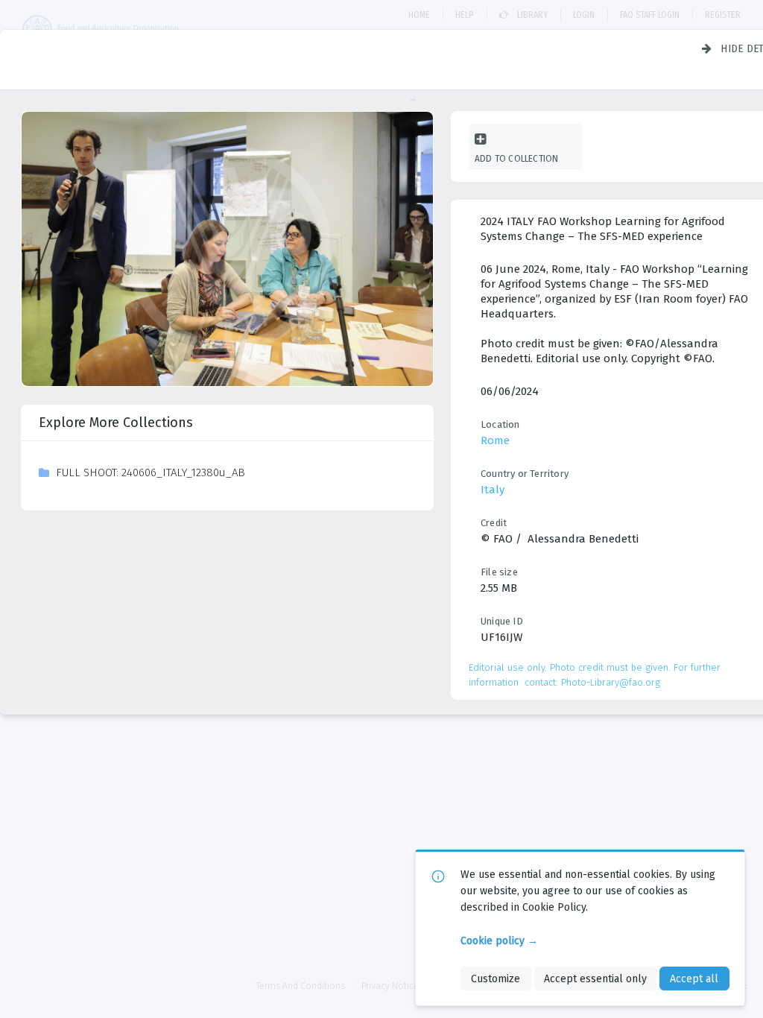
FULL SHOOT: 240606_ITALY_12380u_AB (150, 472)
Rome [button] (495, 440)
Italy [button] (492, 489)
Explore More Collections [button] (116, 422)
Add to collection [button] (516, 158)
